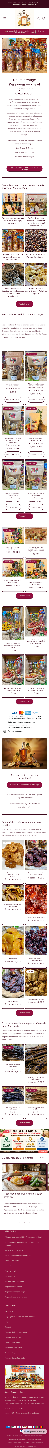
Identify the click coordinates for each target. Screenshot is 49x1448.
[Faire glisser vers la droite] (29, 1222)
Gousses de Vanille (12, 1261)
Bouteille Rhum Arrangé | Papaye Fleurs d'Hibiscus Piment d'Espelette (36, 641)
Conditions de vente (12, 1342)
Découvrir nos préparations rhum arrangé (24, 168)
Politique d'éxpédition (13, 1337)
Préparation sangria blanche (16, 1297)
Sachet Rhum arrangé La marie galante (36, 439)
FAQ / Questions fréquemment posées (20, 1317)
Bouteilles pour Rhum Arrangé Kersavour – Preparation (13, 257)
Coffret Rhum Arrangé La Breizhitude (36, 583)
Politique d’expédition (15, 1442)
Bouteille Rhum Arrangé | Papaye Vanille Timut (12, 689)
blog (6, 1322)
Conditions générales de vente (33, 1442)
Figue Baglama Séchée (36, 999)
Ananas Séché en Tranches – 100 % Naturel (13, 874)
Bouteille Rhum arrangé (14, 1250)
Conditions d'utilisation (13, 1348)
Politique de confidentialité (15, 1358)
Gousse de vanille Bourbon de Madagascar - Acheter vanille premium (13, 292)
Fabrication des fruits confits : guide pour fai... (23, 1195)
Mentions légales (11, 1353)
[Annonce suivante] (44, 3)
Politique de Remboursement (16, 1332)
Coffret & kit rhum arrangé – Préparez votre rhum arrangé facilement (36, 222)
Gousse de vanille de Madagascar (13, 1065)
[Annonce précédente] (4, 3)
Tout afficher (24, 304)
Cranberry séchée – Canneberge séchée (36, 959)
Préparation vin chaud (13, 1287)
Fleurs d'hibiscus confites (36, 917)
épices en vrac (10, 1276)
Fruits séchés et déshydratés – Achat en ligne (36, 291)
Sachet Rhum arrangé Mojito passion (12, 385)
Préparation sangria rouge (15, 1292)
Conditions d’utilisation (35, 1439)
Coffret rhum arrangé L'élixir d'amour (13, 548)
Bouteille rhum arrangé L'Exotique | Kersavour (36, 689)
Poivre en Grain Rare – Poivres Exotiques (36, 255)
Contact (8, 1327)
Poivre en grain (11, 1271)
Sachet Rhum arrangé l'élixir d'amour (12, 494)
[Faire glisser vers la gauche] (19, 1222)
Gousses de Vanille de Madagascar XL (36, 1078)
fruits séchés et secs (13, 1266)
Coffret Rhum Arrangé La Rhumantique (12, 581)
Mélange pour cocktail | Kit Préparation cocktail (23, 1237)
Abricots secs (13, 959)
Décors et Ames (17, 1435)
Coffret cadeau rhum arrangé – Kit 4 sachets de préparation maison (36, 549)
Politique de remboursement (33, 1435)
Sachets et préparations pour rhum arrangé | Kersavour (13, 220)
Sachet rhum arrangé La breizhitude (36, 494)
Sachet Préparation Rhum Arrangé (18, 1255)
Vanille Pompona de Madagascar (13, 1108)
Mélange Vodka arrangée (14, 1281)
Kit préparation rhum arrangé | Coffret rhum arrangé (22, 1243)
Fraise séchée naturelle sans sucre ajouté (36, 874)
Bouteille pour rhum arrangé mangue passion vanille (12, 645)
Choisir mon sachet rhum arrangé (24, 785)
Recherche (9, 1311)
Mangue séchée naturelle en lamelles (13, 905)
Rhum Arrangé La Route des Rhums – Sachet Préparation (13, 440)
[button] (4, 18)
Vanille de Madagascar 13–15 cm (36, 1108)
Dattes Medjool (13, 1001)
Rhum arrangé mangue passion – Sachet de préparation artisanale (36, 385)
